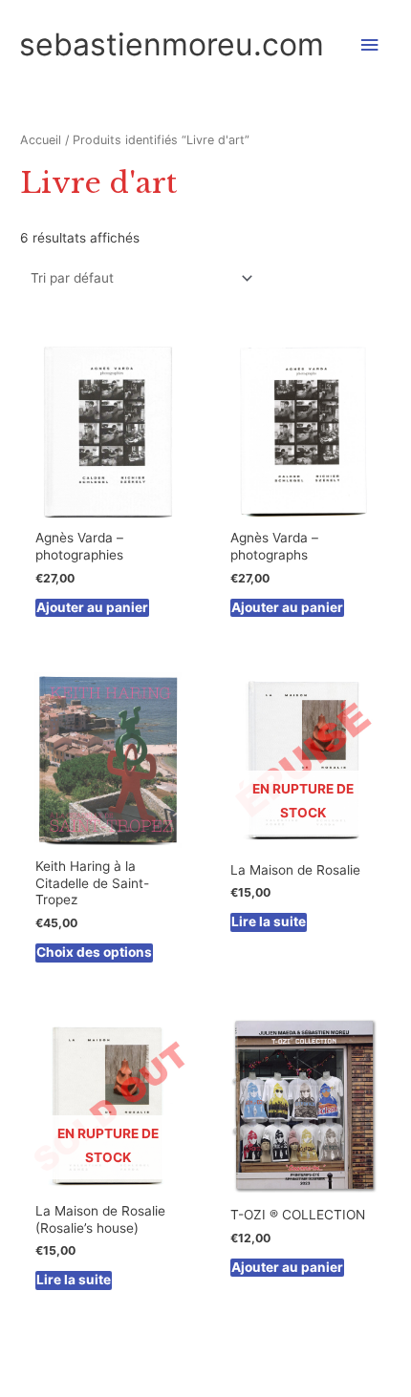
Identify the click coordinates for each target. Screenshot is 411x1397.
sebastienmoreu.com (171, 44)
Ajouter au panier (92, 607)
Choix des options (94, 952)
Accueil (40, 140)
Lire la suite (268, 921)
